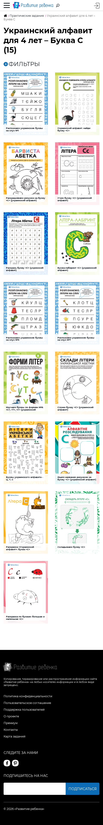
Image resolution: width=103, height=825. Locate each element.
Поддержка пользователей (24, 709)
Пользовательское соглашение (27, 703)
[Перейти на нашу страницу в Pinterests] (15, 763)
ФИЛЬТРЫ (24, 64)
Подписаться (83, 789)
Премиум (10, 723)
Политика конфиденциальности (28, 696)
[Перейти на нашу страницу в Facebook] (7, 763)
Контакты (11, 729)
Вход (96, 5)
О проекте (11, 716)
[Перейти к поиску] (57, 5)
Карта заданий (14, 736)
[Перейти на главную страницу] (33, 5)
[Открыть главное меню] (7, 5)
